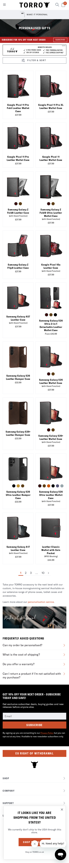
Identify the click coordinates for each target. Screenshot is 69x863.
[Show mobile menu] (4, 5)
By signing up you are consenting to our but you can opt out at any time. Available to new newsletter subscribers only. (34, 735)
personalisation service (41, 601)
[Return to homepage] (34, 5)
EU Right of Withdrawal (34, 753)
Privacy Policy (47, 733)
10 (43, 573)
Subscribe (34, 725)
